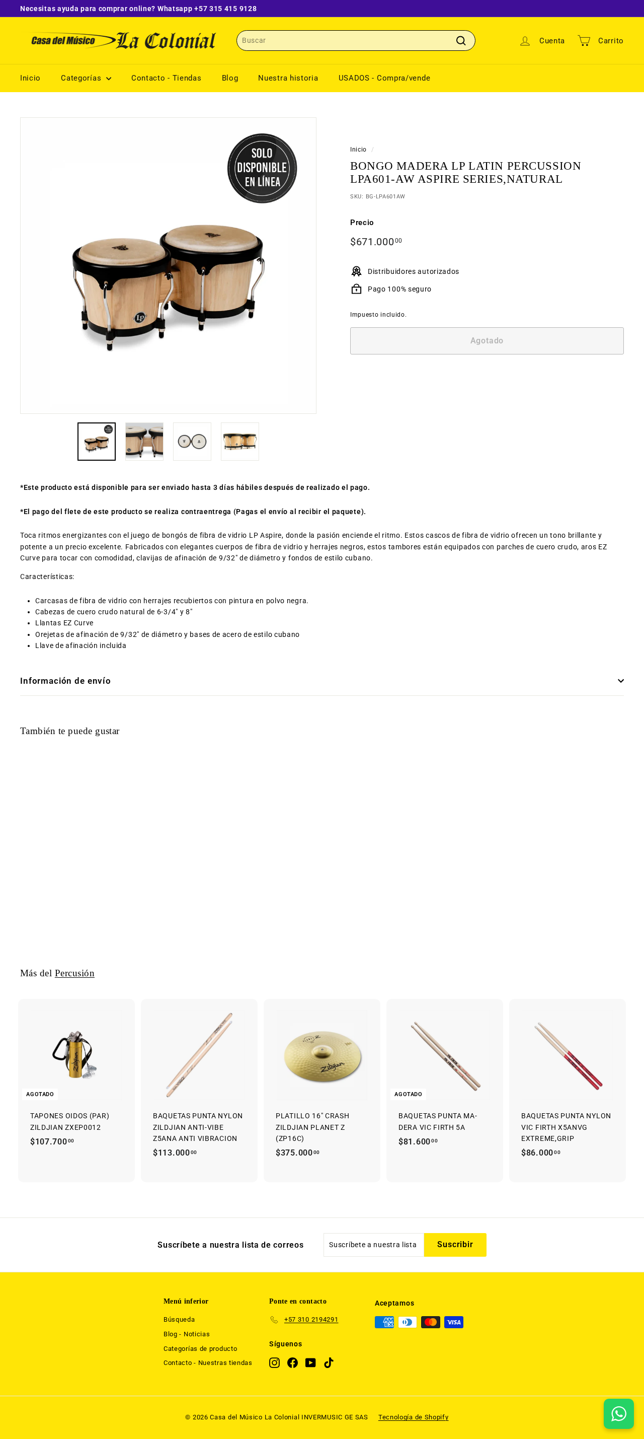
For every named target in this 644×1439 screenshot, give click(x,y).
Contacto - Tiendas (166, 78)
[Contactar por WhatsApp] (619, 1414)
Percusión (75, 973)
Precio (362, 222)
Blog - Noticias (187, 1334)
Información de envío (65, 681)
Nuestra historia (288, 78)
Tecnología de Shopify (413, 1417)
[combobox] (355, 40)
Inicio (30, 78)
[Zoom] (168, 265)
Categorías (82, 78)
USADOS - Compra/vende (385, 78)
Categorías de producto (200, 1348)
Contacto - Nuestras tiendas (208, 1362)
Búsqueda (179, 1319)
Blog (230, 78)
